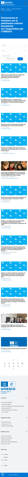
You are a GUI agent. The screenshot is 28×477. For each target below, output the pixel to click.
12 (4, 363)
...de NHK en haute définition (7, 425)
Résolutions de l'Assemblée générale (9, 441)
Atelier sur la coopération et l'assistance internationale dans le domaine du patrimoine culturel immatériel (12, 76)
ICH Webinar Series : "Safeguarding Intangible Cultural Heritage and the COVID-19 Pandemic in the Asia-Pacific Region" (13, 101)
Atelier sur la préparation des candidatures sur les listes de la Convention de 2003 (13, 198)
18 (9, 366)
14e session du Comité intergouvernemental (14, 348)
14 (13, 363)
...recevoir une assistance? (6, 402)
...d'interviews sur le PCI (6, 424)
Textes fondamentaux (5, 439)
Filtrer (20, 58)
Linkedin (5, 465)
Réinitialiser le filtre (11, 58)
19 (13, 366)
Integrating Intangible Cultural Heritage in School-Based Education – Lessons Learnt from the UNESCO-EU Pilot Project (13, 174)
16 (22, 363)
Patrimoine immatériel (16, 8)
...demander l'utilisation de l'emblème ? (9, 410)
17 (4, 366)
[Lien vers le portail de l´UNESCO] (9, 2)
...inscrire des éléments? (6, 404)
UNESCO (3, 8)
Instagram (6, 457)
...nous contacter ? (5, 412)
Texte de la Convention (6, 436)
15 (17, 363)
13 (9, 363)
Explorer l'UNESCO (13, 474)
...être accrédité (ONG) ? (6, 408)
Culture (8, 8)
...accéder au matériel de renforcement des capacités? (12, 406)
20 (18, 366)
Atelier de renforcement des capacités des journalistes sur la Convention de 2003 (13, 125)
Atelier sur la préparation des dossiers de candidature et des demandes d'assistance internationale (13, 149)
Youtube (5, 460)
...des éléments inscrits (6, 422)
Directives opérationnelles (6, 438)
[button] (2, 12)
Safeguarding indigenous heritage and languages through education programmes (13, 325)
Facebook (6, 454)
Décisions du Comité (5, 443)
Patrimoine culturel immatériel (8, 4)
